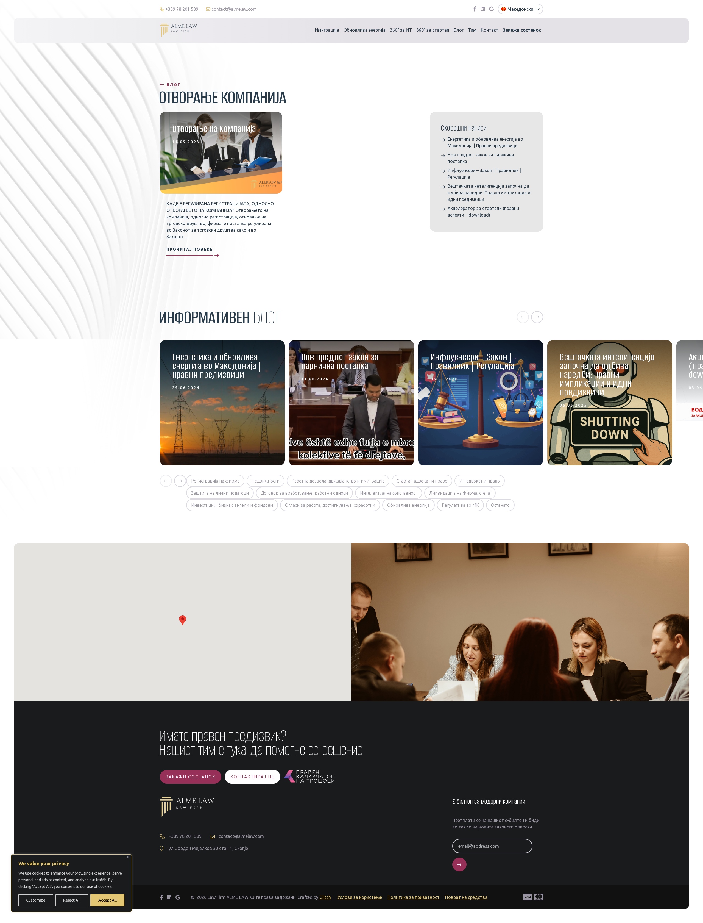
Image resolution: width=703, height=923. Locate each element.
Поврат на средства (466, 897)
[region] (71, 883)
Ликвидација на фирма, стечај (460, 492)
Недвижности (266, 480)
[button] (523, 317)
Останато (500, 505)
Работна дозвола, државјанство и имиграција (338, 480)
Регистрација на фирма (215, 480)
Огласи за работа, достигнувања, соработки (330, 505)
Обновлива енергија (365, 29)
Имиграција (327, 29)
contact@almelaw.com (233, 9)
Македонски (520, 9)
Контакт (489, 29)
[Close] (128, 857)
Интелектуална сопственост (388, 492)
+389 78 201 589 (181, 9)
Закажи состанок (191, 776)
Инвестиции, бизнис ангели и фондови (232, 505)
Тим (472, 29)
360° (401, 29)
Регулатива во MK (460, 505)
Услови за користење (359, 897)
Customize (35, 900)
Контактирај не (252, 776)
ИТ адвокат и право (479, 480)
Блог (459, 29)
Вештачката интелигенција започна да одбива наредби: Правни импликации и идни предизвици (489, 193)
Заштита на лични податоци (220, 492)
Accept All (107, 900)
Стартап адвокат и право (422, 480)
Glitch (325, 897)
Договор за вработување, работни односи (304, 492)
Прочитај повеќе (189, 249)
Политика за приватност (413, 897)
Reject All (71, 900)
